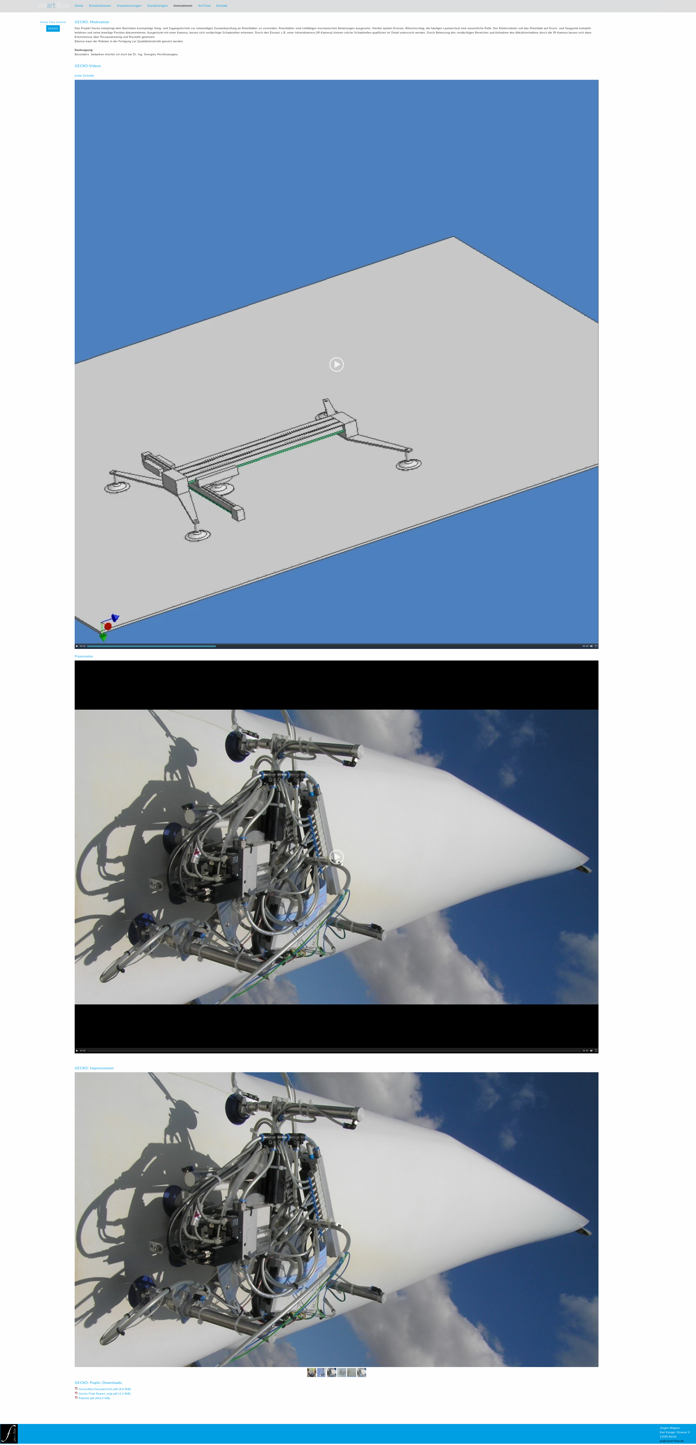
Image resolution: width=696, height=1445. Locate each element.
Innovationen (183, 5)
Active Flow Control (53, 22)
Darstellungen (157, 5)
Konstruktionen (100, 5)
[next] (595, 1246)
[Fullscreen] (596, 646)
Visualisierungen (129, 5)
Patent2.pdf (94, 1398)
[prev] (79, 1246)
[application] (336, 364)
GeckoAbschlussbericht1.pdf (105, 1389)
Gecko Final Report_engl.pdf (105, 1393)
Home (79, 5)
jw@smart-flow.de (672, 1440)
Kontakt (221, 5)
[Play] (77, 646)
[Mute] (591, 646)
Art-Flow (204, 5)
